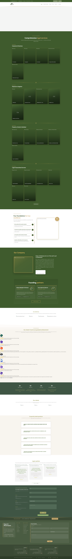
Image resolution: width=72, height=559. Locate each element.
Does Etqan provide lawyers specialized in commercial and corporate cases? (34, 431)
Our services (18, 527)
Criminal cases (25, 531)
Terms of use (39, 557)
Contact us (18, 531)
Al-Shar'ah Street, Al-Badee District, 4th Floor (20, 508)
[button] (36, 424)
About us (18, 526)
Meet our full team (36, 301)
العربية (36, 557)
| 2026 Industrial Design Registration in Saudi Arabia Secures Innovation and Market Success (36, 470)
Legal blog (18, 530)
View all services (36, 204)
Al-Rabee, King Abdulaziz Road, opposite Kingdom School (21, 497)
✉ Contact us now (55, 518)
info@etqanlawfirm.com (18, 498)
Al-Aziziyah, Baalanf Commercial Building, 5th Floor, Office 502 (21, 502)
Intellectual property (25, 530)
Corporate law (25, 526)
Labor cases (24, 527)
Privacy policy (43, 557)
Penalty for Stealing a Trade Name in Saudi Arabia (50, 468)
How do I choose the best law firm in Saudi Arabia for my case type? (35, 425)
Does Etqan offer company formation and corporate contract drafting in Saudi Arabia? (35, 445)
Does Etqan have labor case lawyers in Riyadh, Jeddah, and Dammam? (34, 438)
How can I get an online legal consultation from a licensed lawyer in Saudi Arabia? (34, 452)
